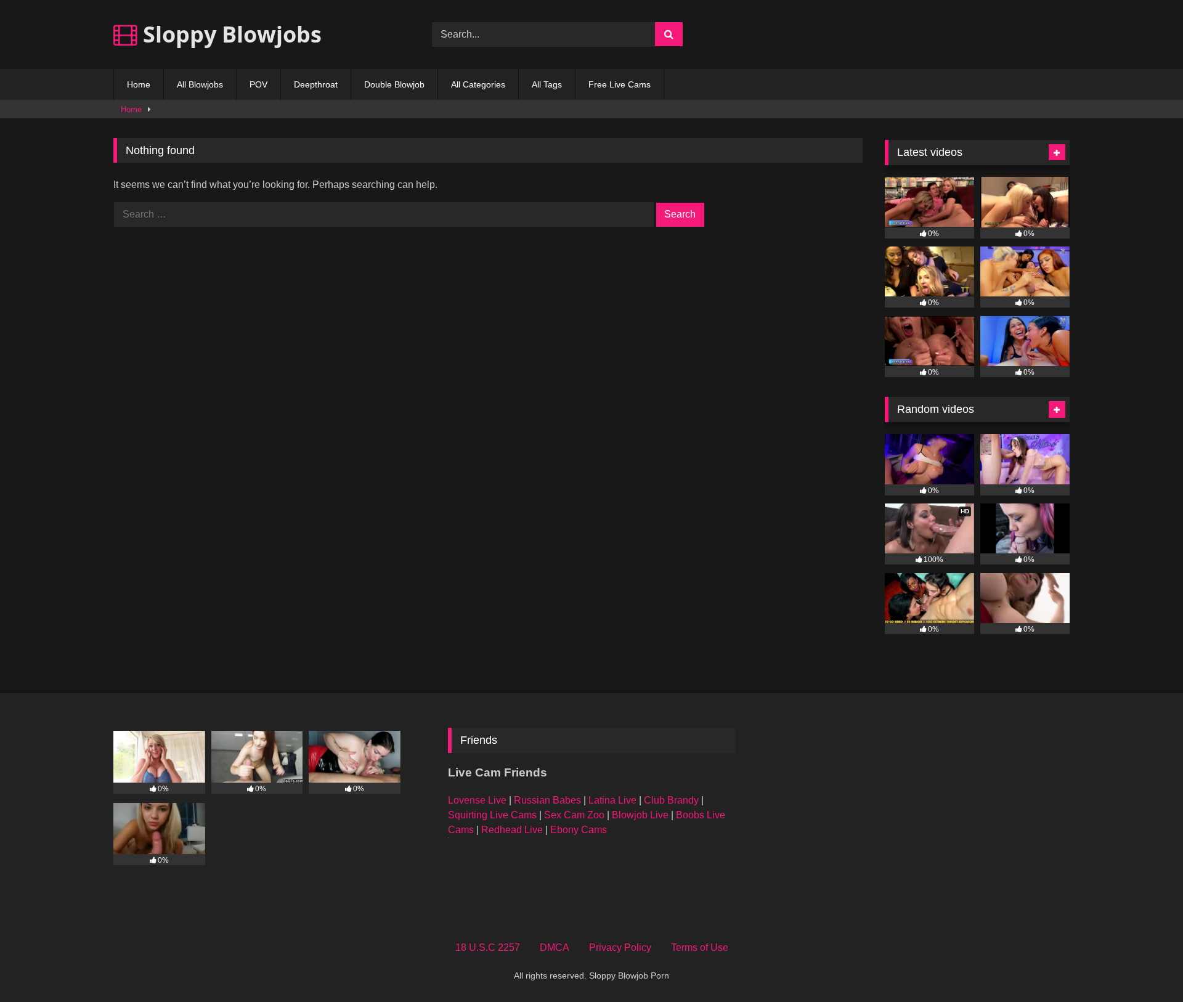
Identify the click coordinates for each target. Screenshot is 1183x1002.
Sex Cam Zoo (574, 815)
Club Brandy (671, 800)
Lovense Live (477, 800)
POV (258, 84)
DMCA (554, 947)
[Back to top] (1144, 965)
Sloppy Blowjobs (229, 34)
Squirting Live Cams (492, 815)
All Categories (478, 84)
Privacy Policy (620, 947)
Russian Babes (547, 800)
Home (138, 84)
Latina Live (612, 800)
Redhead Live (512, 830)
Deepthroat (316, 84)
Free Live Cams (619, 84)
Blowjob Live (640, 815)
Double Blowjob (394, 84)
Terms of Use (699, 947)
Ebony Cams (578, 830)
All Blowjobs (200, 84)
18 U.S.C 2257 (487, 947)
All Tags (547, 84)
